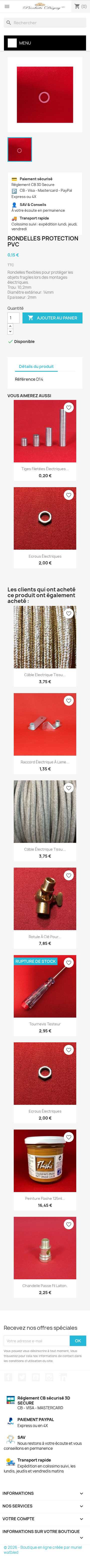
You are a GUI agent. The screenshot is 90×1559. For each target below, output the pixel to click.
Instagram (49, 1377)
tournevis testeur (45, 1024)
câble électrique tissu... (45, 849)
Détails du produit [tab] (36, 366)
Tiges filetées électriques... (45, 468)
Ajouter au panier (52, 318)
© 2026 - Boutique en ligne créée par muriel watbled (43, 1550)
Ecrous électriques (45, 556)
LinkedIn (63, 1377)
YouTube (36, 1377)
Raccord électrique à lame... (45, 762)
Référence (25, 379)
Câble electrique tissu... (45, 674)
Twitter (22, 1377)
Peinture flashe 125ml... (45, 1198)
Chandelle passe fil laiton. (45, 1285)
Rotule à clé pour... (45, 936)
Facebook (8, 1377)
